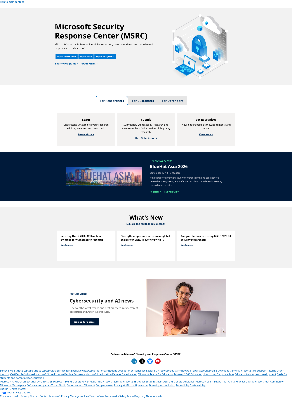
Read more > (67, 245)
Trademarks (112, 396)
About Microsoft (85, 385)
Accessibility (182, 385)
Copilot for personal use (132, 370)
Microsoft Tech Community (267, 381)
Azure (166, 381)
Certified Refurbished (22, 374)
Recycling (139, 396)
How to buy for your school (218, 374)
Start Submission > (146, 138)
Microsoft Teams (110, 381)
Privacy (65, 396)
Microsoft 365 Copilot (132, 381)
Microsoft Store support (252, 370)
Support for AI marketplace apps (233, 381)
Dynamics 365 (44, 381)
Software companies (39, 385)
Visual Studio (58, 385)
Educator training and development (255, 374)
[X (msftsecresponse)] (142, 361)
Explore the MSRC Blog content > (146, 224)
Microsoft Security (25, 381)
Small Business (154, 381)
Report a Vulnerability (66, 56)
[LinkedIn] (134, 361)
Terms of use (96, 396)
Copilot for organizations (102, 370)
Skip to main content (12, 1)
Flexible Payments (74, 374)
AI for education (34, 378)
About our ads (154, 396)
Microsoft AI (7, 381)
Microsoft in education (98, 374)
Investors (143, 385)
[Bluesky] (150, 361)
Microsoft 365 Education (188, 374)
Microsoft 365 (61, 381)
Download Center (227, 370)
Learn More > (86, 134)
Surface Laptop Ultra (44, 370)
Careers (71, 385)
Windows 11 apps (188, 370)
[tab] (112, 100)
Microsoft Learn (204, 381)
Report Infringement (105, 56)
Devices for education (124, 374)
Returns (271, 370)
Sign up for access (84, 321)
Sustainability (197, 385)
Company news (104, 385)
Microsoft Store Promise (49, 374)
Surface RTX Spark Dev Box (72, 370)
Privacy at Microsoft (125, 385)
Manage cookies (79, 396)
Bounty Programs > (66, 63)
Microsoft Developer (182, 381)
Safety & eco (126, 396)
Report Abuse (86, 56)
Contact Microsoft (50, 396)
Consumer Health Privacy (14, 396)
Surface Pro (7, 370)
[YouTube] (158, 361)
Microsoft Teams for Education (156, 374)
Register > (155, 191)
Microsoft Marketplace (13, 385)
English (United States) (13, 389)
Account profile (208, 370)
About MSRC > (89, 63)
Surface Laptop (23, 370)
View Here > (206, 134)
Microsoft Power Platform (85, 381)
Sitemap (34, 396)
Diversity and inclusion (162, 385)
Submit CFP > (171, 191)
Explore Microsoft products (162, 370)
